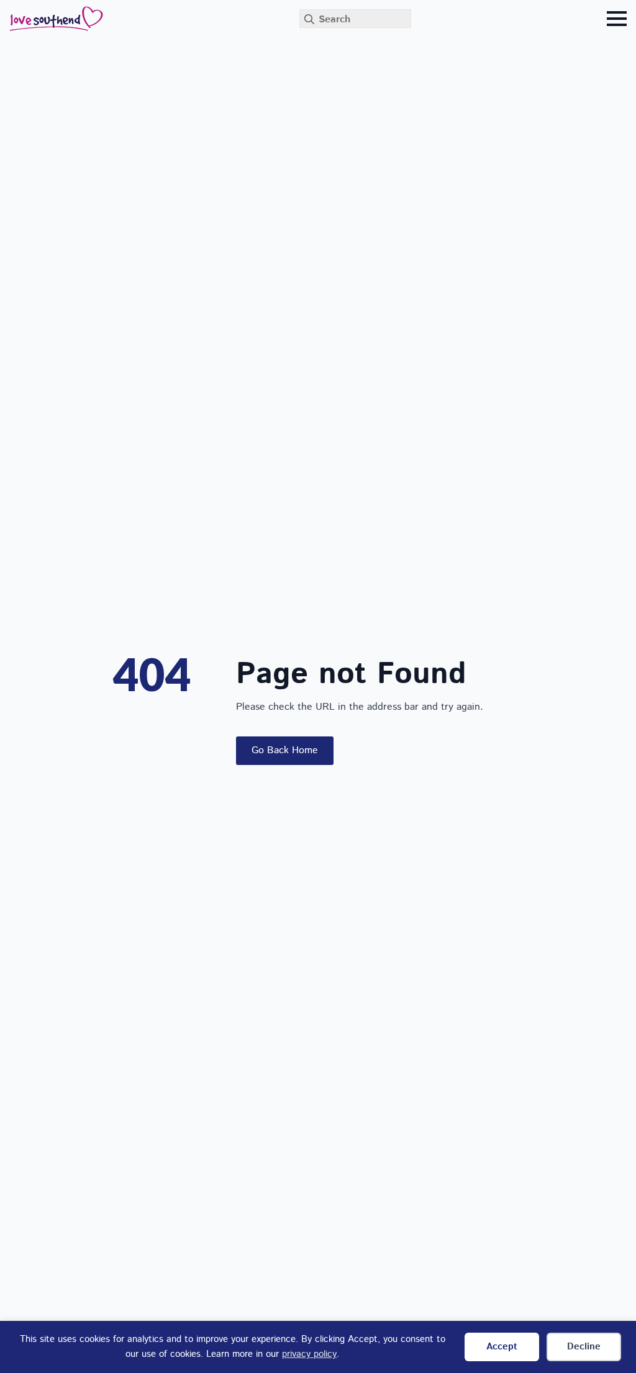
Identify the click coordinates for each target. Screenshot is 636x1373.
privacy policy (309, 1354)
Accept (501, 1346)
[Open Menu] (617, 19)
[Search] (309, 19)
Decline (584, 1346)
